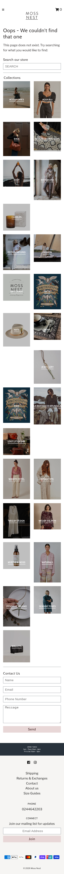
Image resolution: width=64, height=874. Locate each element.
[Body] (16, 173)
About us (32, 788)
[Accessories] (16, 94)
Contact (32, 783)
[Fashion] (47, 248)
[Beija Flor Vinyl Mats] (47, 136)
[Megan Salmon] (47, 516)
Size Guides (32, 793)
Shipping (32, 773)
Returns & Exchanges (32, 778)
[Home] (47, 326)
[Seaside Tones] (47, 600)
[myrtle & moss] (16, 555)
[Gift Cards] (16, 287)
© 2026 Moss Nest (32, 868)
